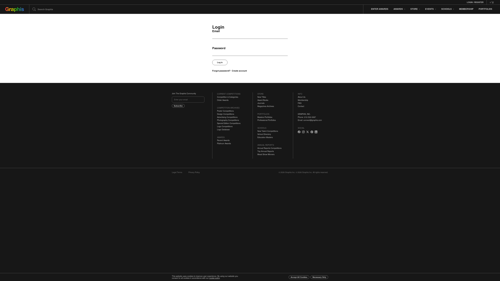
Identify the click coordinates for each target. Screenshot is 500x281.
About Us (301, 97)
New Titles (261, 97)
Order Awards (223, 100)
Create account (239, 70)
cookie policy (214, 278)
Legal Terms (177, 172)
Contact (301, 106)
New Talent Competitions (267, 131)
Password (218, 48)
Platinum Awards (224, 143)
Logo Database (223, 129)
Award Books (262, 100)
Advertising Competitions (227, 117)
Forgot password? (221, 70)
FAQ (299, 103)
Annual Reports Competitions (269, 148)
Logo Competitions (225, 126)
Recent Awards (223, 140)
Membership (303, 100)
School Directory (264, 134)
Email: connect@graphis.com (310, 120)
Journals (260, 103)
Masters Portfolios (264, 117)
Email (216, 31)
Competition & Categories (227, 97)
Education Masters (265, 137)
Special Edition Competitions (228, 123)
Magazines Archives (265, 106)
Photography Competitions (228, 120)
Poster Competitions (225, 111)
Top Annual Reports (265, 151)
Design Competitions (225, 114)
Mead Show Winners (265, 154)
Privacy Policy (194, 172)
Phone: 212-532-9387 (307, 117)
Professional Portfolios (266, 120)
